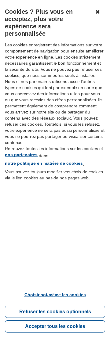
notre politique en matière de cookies (44, 163)
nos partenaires (21, 154)
